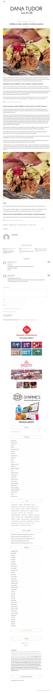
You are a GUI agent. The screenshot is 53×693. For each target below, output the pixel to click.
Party (34, 21)
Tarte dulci (21, 523)
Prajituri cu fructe (14, 479)
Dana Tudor (14, 235)
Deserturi (20, 21)
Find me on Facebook (26, 630)
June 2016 (13, 593)
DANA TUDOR (47, 690)
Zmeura (29, 525)
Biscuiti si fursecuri (15, 449)
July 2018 (13, 555)
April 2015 (13, 623)
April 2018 (13, 561)
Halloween (13, 466)
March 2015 (13, 625)
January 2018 (13, 568)
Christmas (13, 451)
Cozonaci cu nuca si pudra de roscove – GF (25, 534)
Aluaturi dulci (13, 440)
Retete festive (14, 485)
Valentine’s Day (14, 496)
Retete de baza (14, 481)
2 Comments (5, 228)
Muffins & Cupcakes (27, 21)
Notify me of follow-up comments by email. (12, 308)
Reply (49, 275)
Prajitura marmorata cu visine (23, 540)
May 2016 (13, 596)
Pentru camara (14, 474)
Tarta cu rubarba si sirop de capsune (26, 251)
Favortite (13, 462)
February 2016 (14, 602)
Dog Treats (13, 457)
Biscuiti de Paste (15, 506)
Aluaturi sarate (14, 442)
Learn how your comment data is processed (28, 319)
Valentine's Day (23, 525)
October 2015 (14, 611)
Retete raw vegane (15, 487)
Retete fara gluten (14, 483)
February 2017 (14, 576)
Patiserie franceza (14, 472)
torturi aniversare (15, 525)
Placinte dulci (13, 477)
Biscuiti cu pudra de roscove (40, 250)
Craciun (23, 508)
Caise (37, 506)
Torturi (12, 494)
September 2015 (14, 613)
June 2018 (13, 557)
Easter (12, 460)
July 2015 (13, 617)
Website (4, 305)
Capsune (13, 508)
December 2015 (14, 606)
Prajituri (18, 519)
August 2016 (13, 589)
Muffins (30, 224)
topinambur (27, 523)
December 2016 (14, 581)
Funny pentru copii (14, 464)
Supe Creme (36, 521)
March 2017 (13, 574)
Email (4, 302)
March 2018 (13, 563)
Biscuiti (33, 504)
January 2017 (13, 578)
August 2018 (13, 553)
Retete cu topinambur (35, 519)
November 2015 (14, 608)
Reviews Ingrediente (15, 489)
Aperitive (13, 445)
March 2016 (13, 600)
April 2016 (13, 598)
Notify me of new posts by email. (10, 311)
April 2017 (13, 572)
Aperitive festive (27, 504)
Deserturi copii (14, 455)
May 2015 (13, 621)
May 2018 (13, 559)
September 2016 (14, 587)
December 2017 (14, 570)
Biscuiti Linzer (22, 506)
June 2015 (13, 619)
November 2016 (14, 583)
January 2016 (13, 604)
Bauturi (12, 447)
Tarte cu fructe (14, 492)
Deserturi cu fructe (22, 224)
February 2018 (14, 566)
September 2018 (14, 551)
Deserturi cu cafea (13, 224)
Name (4, 299)
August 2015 (13, 615)
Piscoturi (13, 519)
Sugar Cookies (30, 521)
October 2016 (14, 585)
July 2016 (13, 591)
